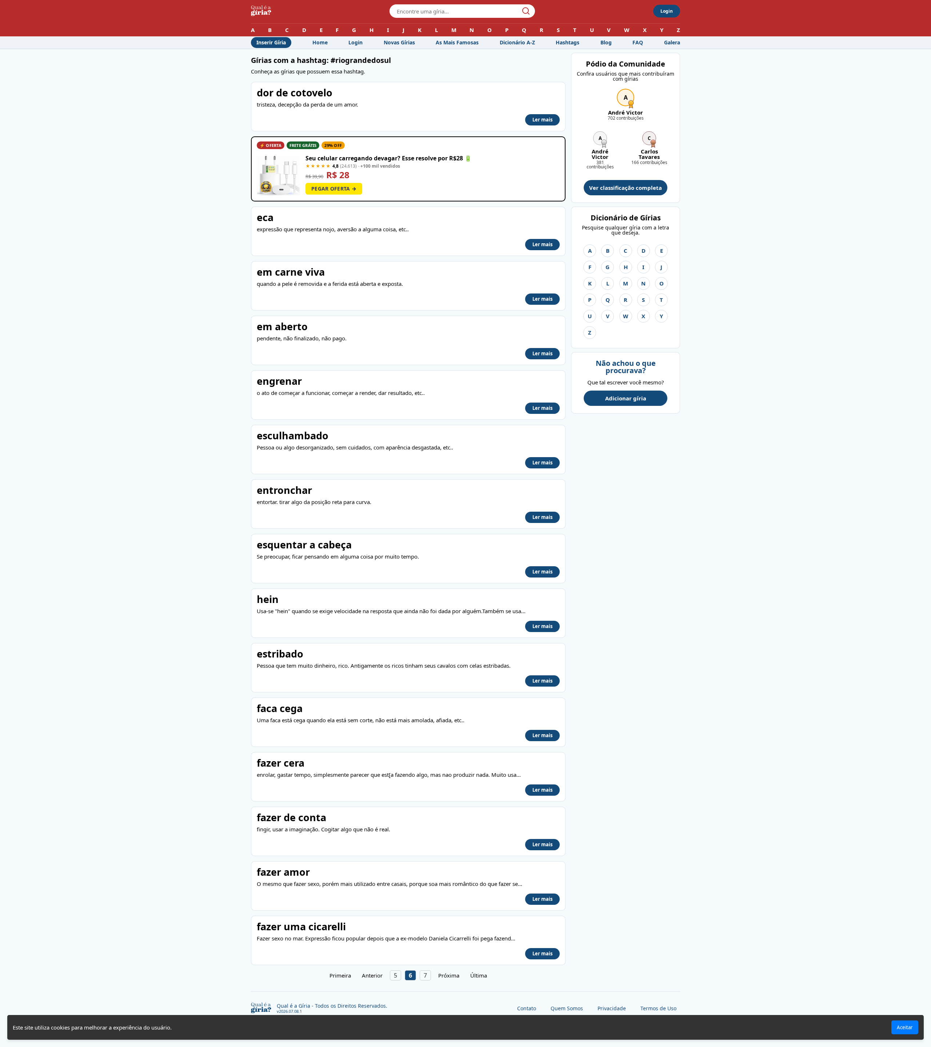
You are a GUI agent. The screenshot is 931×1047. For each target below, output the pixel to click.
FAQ (637, 42)
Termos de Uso (658, 1008)
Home (320, 42)
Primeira (340, 975)
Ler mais (542, 119)
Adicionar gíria (625, 398)
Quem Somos (567, 1008)
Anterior (372, 975)
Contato (526, 1008)
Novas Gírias (399, 42)
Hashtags (567, 42)
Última (478, 975)
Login (666, 11)
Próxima (448, 975)
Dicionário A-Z (517, 42)
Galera (672, 42)
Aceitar (905, 1027)
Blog (606, 42)
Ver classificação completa (625, 187)
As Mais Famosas (457, 42)
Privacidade (612, 1008)
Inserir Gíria (271, 42)
